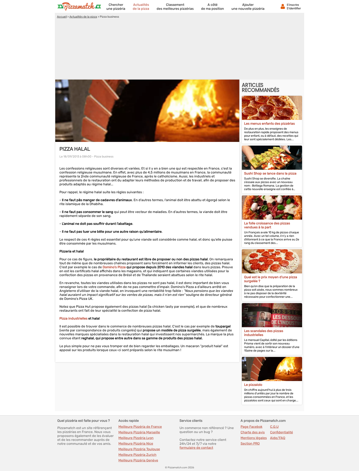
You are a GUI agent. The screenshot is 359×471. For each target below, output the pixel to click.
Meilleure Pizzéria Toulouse (139, 449)
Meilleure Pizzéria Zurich (137, 455)
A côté (212, 7)
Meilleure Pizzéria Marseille (139, 432)
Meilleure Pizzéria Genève (138, 460)
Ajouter (247, 7)
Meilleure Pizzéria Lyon (136, 438)
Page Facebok (251, 427)
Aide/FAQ (277, 438)
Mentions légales (254, 438)
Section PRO (250, 443)
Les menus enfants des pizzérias (269, 123)
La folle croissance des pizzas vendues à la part (267, 225)
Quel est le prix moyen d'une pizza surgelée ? (270, 279)
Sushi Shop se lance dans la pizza (270, 173)
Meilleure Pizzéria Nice (135, 443)
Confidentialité (281, 432)
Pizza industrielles (73, 318)
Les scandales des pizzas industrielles (263, 333)
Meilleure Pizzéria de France (140, 427)
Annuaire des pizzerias (79, 6)
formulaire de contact (196, 448)
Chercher (115, 7)
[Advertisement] (179, 50)
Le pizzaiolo (253, 385)
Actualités (141, 7)
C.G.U (274, 427)
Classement (175, 7)
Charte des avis (253, 432)
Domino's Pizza (114, 267)
